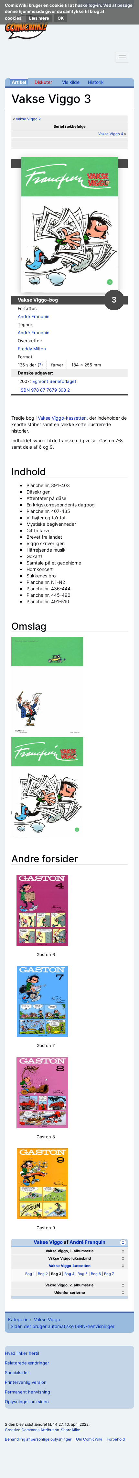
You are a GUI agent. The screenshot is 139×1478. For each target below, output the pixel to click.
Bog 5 (83, 1274)
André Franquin (33, 316)
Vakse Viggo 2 (28, 119)
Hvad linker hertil (22, 1353)
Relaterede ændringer (27, 1362)
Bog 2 (43, 1274)
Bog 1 (30, 1274)
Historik (96, 82)
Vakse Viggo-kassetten (62, 418)
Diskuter (43, 82)
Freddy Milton (32, 348)
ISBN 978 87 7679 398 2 (44, 390)
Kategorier (19, 1319)
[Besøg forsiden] (27, 27)
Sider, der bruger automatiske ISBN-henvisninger (62, 1326)
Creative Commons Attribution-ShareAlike (42, 1429)
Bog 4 (69, 1274)
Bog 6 (96, 1274)
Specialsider (17, 1372)
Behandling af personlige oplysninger (38, 1439)
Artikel (19, 82)
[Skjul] (123, 1242)
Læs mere (39, 18)
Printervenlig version (26, 1382)
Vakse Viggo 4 (110, 134)
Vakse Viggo (48, 1242)
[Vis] (123, 1251)
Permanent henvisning (27, 1391)
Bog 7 (109, 1274)
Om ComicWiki (89, 1439)
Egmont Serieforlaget (54, 381)
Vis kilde (71, 82)
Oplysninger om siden (27, 1401)
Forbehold (116, 1439)
